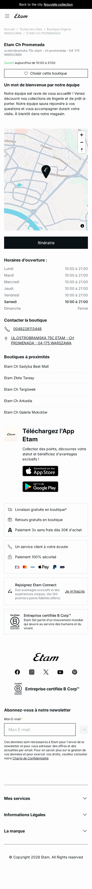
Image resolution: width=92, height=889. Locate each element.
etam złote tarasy (19, 378)
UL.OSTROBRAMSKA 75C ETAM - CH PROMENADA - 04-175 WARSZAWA (42, 340)
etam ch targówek (20, 389)
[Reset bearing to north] (81, 149)
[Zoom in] (81, 135)
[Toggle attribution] (82, 226)
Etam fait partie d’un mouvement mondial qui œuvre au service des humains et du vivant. (53, 624)
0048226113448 (27, 328)
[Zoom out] (81, 142)
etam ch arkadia (18, 401)
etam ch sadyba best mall (26, 366)
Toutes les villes (30, 29)
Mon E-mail (13, 719)
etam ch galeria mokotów (25, 412)
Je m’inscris (75, 591)
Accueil (9, 29)
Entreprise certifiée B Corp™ (47, 615)
